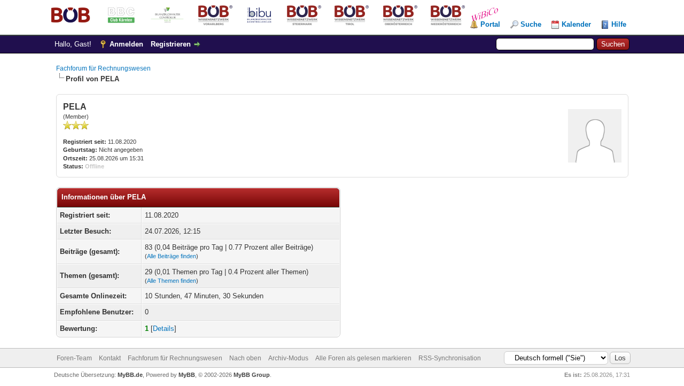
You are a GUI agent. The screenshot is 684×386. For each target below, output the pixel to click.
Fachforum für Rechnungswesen (103, 68)
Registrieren (171, 44)
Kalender (576, 24)
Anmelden (126, 44)
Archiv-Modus (288, 358)
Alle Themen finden (171, 280)
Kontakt (110, 358)
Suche (530, 24)
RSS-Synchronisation (449, 358)
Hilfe (618, 24)
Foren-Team (74, 358)
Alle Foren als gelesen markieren (363, 358)
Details (163, 329)
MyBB (186, 375)
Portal (490, 24)
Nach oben (245, 358)
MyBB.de (130, 375)
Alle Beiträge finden (171, 256)
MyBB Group (252, 375)
